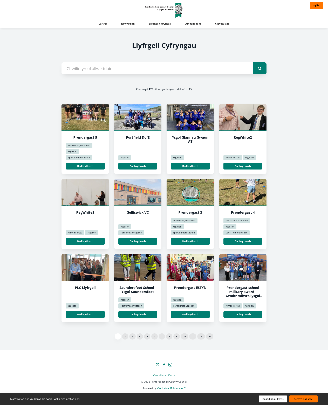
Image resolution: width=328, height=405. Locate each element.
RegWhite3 (85, 212)
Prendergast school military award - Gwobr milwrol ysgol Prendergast (243, 293)
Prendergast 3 (190, 212)
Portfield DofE (138, 137)
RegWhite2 (243, 137)
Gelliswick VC (138, 212)
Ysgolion (72, 151)
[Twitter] (158, 364)
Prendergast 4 (243, 212)
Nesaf (201, 336)
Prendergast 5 (85, 137)
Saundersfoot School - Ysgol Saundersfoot (137, 289)
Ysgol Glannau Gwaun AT (190, 139)
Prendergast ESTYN (190, 287)
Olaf (209, 336)
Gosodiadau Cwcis (164, 375)
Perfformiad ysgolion (131, 232)
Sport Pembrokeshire (79, 157)
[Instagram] (170, 364)
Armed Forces (233, 157)
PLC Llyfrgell (85, 287)
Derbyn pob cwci (303, 399)
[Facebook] (164, 364)
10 (184, 336)
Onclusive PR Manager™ (171, 388)
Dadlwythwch (85, 166)
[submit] (259, 68)
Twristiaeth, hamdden (79, 145)
